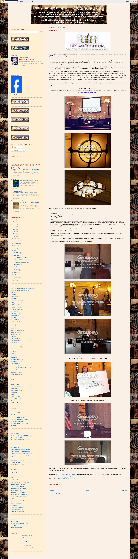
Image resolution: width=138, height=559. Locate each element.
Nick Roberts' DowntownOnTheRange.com (22, 453)
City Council (14, 313)
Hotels (12, 324)
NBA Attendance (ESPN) (17, 511)
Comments (16, 150)
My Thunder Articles (16, 490)
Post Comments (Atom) (62, 494)
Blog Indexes (14, 296)
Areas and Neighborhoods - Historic (65, 478)
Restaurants (14, 365)
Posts (14, 147)
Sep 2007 (17, 245)
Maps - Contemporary (16, 330)
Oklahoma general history (18, 345)
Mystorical (16, 179)
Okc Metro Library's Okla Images (20, 423)
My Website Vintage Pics (17, 439)
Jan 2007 (16, 277)
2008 (14, 234)
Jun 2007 (16, 253)
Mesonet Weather (15, 401)
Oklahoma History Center (17, 417)
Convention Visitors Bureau (18, 464)
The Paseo (16, 267)
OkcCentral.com (15, 447)
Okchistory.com (15, 411)
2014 (14, 219)
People (12, 353)
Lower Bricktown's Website (18, 460)
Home (87, 490)
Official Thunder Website (17, 486)
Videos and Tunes (15, 374)
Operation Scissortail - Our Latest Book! (23, 192)
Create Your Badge (15, 94)
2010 (14, 229)
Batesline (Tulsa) (15, 525)
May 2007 (17, 255)
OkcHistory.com (17, 191)
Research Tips (14, 363)
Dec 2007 (17, 238)
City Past (13, 317)
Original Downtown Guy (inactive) (20, 456)
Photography (14, 355)
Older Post (124, 490)
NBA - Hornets (14, 338)
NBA (12, 336)
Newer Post (52, 490)
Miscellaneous (14, 334)
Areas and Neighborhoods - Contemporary (22, 288)
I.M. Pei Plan (14, 425)
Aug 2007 (17, 248)
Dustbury (13, 519)
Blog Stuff (13, 298)
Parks (12, 351)
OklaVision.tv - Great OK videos (19, 523)
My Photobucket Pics (16, 437)
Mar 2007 (16, 272)
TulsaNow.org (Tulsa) (16, 527)
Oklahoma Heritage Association (19, 419)
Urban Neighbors (55, 30)
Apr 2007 (16, 270)
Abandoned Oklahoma (17, 421)
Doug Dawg (24, 57)
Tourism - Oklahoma (16, 370)
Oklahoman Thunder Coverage (19, 496)
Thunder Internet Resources (18, 488)
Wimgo (12, 394)
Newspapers (14, 342)
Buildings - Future (15, 303)
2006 (14, 280)
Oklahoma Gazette (16, 386)
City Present (14, 319)
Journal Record (15, 384)
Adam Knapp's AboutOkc (17, 390)
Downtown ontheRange (19, 201)
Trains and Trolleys (16, 372)
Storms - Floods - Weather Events (20, 368)
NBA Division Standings (17, 507)
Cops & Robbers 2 (18, 259)
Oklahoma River (15, 347)
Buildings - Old (15, 305)
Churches (13, 311)
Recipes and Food (15, 361)
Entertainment (14, 321)
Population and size (16, 359)
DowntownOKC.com (16, 462)
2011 (14, 227)
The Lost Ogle (17, 168)
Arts (12, 292)
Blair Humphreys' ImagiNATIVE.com (20, 449)
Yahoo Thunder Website (17, 503)
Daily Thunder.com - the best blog (20, 482)
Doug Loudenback (15, 75)
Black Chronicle (15, 388)
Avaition (13, 294)
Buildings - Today (15, 307)
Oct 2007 (16, 243)
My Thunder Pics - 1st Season (19, 494)
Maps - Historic (15, 332)
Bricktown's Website (16, 458)
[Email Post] (70, 477)
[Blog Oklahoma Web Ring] (27, 538)
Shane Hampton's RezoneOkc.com (20, 451)
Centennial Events (16, 309)
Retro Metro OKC (15, 413)
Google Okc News (15, 396)
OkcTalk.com (14, 472)
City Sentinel (14, 392)
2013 (14, 222)
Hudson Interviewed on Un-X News (29, 180)
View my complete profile (19, 67)
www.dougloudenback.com (18, 158)
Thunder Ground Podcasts (18, 484)
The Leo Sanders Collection (21, 262)
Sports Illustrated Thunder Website (20, 501)
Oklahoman (14, 382)
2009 (14, 231)
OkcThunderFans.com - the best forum (21, 480)
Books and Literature (16, 300)
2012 (14, 224)
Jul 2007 (16, 250)
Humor (12, 326)
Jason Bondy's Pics (16, 433)
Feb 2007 (16, 274)
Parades (13, 349)
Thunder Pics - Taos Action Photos (20, 492)
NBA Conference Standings (18, 509)
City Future (14, 315)
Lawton (12, 328)
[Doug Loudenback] (16, 93)
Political (13, 357)
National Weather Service (17, 399)
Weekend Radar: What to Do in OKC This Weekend (26, 169)
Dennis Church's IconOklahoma (19, 435)
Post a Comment (53, 488)
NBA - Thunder (15, 340)
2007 (14, 236)
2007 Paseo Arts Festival (20, 257)
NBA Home (14, 505)
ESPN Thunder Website (17, 499)
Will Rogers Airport (16, 403)
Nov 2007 (17, 241)
